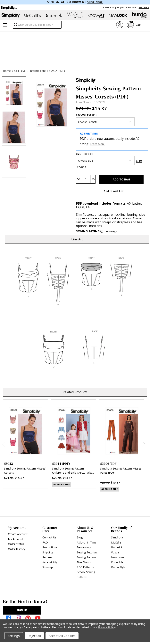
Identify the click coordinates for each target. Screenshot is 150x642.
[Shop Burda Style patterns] (139, 15)
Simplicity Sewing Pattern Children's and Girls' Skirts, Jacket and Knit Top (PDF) (72, 471)
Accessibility (49, 562)
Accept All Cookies (62, 636)
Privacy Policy (106, 627)
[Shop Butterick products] (53, 15)
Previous (3, 444)
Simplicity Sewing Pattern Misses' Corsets (25, 470)
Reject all (34, 636)
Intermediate (37, 71)
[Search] (15, 26)
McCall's (116, 542)
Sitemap (47, 567)
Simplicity (117, 537)
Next (144, 444)
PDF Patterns (85, 567)
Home (7, 71)
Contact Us (49, 537)
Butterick (116, 547)
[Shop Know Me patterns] (96, 15)
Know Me (117, 562)
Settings (14, 636)
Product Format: (86, 114)
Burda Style (118, 567)
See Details (144, 7)
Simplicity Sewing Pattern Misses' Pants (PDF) (121, 470)
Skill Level (20, 71)
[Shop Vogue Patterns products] (75, 15)
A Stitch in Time (86, 542)
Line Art (77, 239)
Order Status (16, 544)
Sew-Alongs (84, 547)
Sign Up (22, 610)
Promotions (49, 547)
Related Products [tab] (75, 392)
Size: (85, 154)
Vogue (115, 552)
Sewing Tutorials (87, 552)
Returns (47, 557)
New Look (117, 557)
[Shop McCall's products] (32, 15)
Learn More (97, 144)
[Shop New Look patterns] (118, 15)
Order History (16, 549)
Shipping (47, 552)
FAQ (45, 542)
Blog (80, 537)
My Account (15, 539)
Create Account (18, 534)
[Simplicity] (8, 7)
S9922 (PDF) (57, 71)
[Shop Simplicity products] (10, 15)
